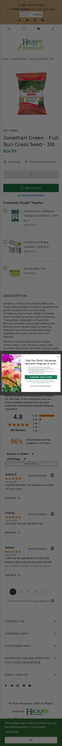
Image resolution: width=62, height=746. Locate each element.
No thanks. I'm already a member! (41, 386)
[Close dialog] (58, 356)
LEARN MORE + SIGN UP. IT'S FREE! (41, 377)
